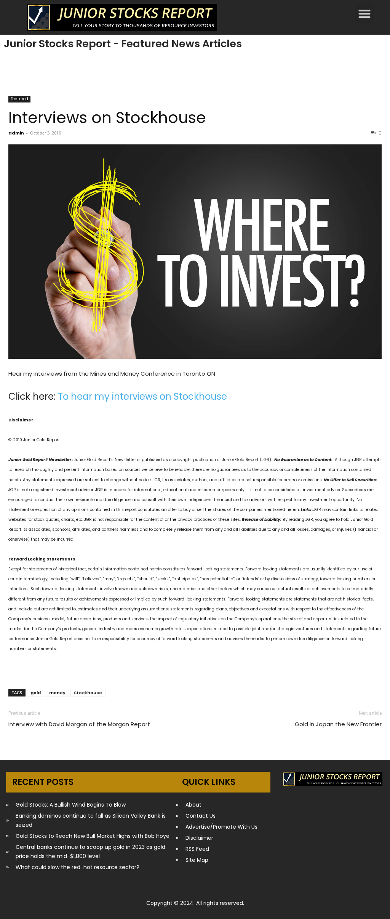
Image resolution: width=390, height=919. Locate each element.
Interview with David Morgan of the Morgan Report (79, 724)
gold (35, 693)
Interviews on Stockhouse (107, 117)
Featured (19, 99)
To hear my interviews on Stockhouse (142, 396)
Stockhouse (88, 693)
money (57, 693)
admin (16, 133)
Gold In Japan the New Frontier (338, 724)
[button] (364, 13)
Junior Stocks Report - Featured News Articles (123, 44)
